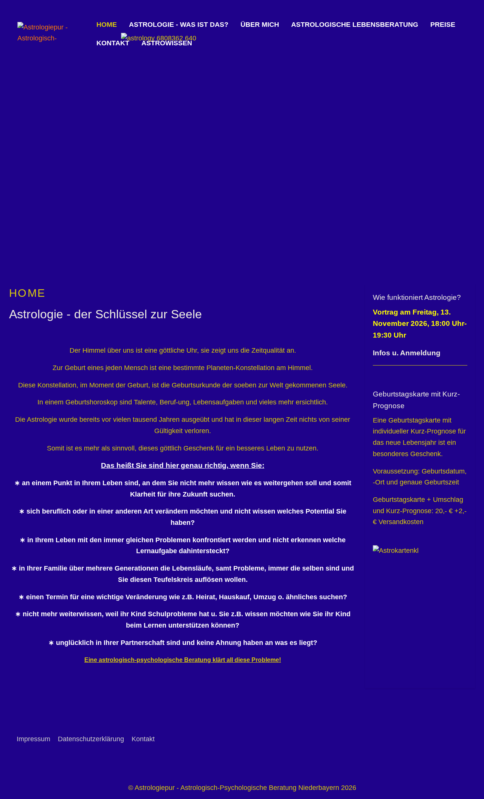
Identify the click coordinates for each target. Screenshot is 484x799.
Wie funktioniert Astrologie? (417, 297)
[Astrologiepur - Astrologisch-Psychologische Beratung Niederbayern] (53, 34)
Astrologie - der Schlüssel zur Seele (105, 314)
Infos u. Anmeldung (407, 353)
